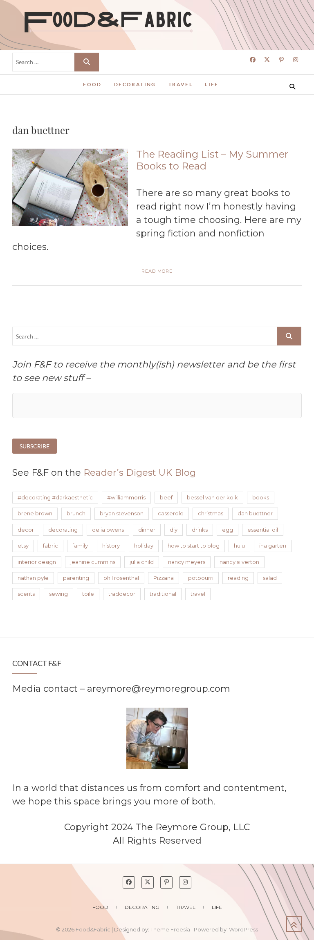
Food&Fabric (43, 81)
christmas (210, 513)
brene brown (35, 513)
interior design (37, 562)
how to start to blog (194, 545)
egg (227, 529)
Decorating (135, 84)
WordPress (243, 929)
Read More (157, 271)
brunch (76, 513)
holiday (143, 545)
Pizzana (163, 578)
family (80, 545)
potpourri (200, 578)
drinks (200, 529)
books (260, 497)
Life (212, 84)
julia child (142, 562)
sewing (58, 593)
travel (198, 593)
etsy (23, 545)
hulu (239, 545)
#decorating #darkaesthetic (55, 497)
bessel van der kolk (212, 497)
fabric (50, 545)
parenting (76, 578)
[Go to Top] (294, 924)
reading (238, 578)
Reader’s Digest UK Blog (139, 472)
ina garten (272, 545)
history (111, 545)
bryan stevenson (122, 513)
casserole (171, 513)
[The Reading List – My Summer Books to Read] (70, 187)
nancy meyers (186, 562)
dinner (146, 529)
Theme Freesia (170, 929)
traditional (163, 593)
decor (26, 529)
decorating (63, 529)
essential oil (262, 529)
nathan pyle (33, 578)
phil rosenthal (121, 578)
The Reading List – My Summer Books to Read (212, 160)
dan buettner (255, 513)
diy (173, 529)
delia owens (108, 529)
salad (270, 578)
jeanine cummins (92, 562)
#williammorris (126, 497)
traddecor (121, 593)
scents (26, 593)
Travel (180, 84)
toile (88, 593)
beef (166, 497)
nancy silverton (239, 562)
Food (92, 84)
